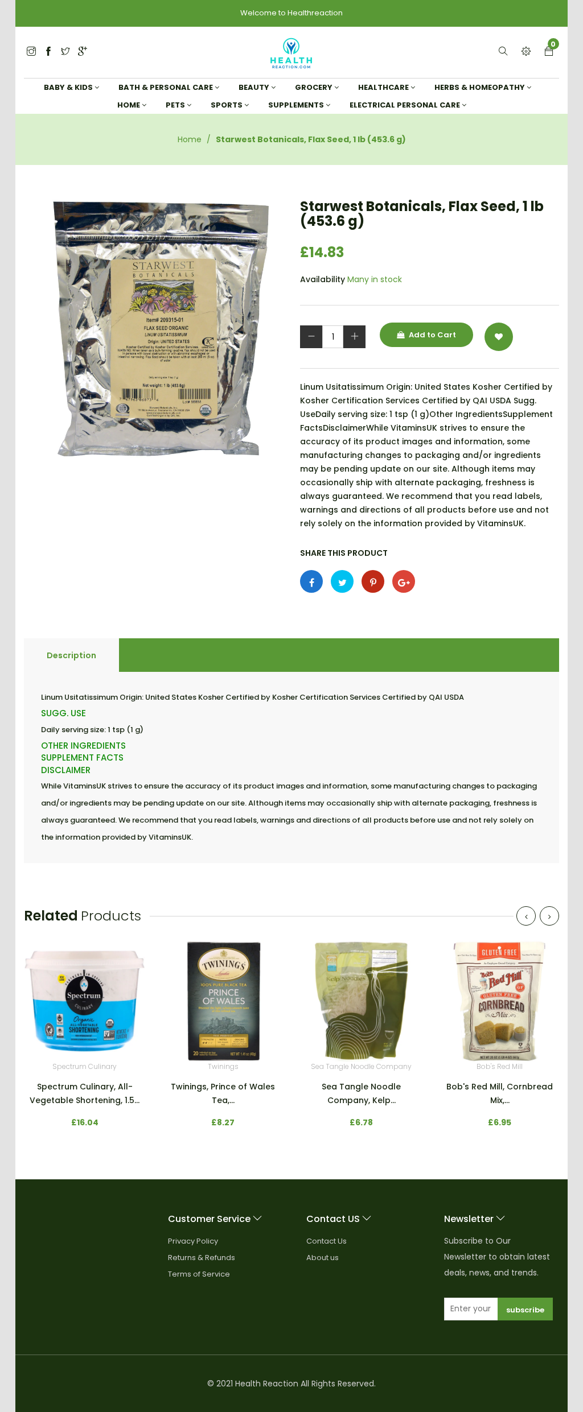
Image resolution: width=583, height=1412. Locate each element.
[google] (82, 52)
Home (190, 139)
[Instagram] (65, 52)
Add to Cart (431, 334)
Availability (322, 279)
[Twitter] (31, 52)
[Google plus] (403, 581)
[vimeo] (373, 581)
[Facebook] (48, 52)
